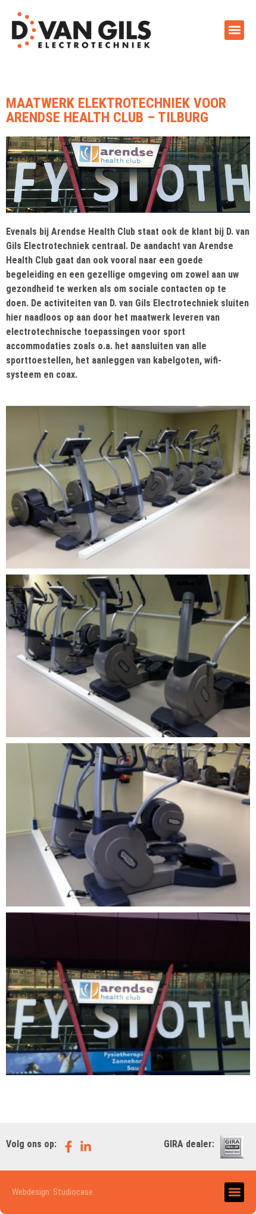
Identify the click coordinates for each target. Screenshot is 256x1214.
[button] (234, 30)
